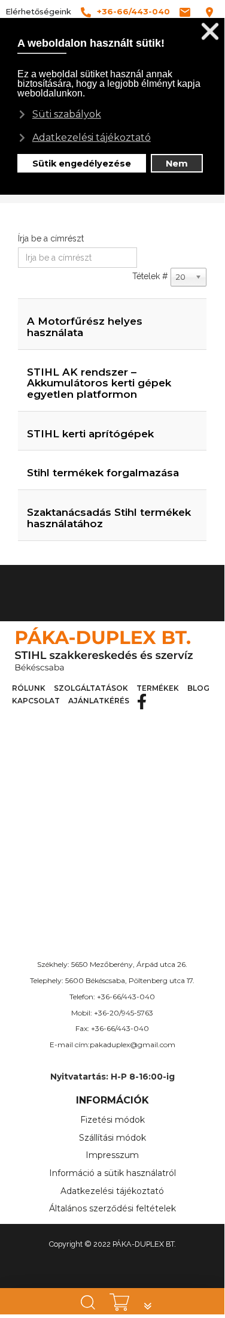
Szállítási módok (112, 1137)
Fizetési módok (112, 1119)
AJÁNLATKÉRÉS (98, 700)
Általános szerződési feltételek (112, 1208)
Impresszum (112, 1155)
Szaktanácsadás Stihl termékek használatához (109, 518)
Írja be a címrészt (52, 238)
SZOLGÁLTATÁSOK (91, 688)
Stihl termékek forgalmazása (103, 473)
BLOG (198, 688)
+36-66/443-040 (126, 996)
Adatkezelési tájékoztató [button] (91, 137)
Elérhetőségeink (38, 11)
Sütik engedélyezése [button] (81, 163)
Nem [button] (177, 163)
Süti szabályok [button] (66, 114)
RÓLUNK (28, 688)
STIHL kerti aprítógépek (90, 434)
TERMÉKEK (157, 688)
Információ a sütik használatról (112, 1173)
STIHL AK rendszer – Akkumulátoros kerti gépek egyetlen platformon (99, 383)
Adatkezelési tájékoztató (112, 1191)
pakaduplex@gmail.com (132, 1044)
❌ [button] (210, 31)
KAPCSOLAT (36, 700)
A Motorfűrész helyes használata (84, 326)
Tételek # (150, 276)
